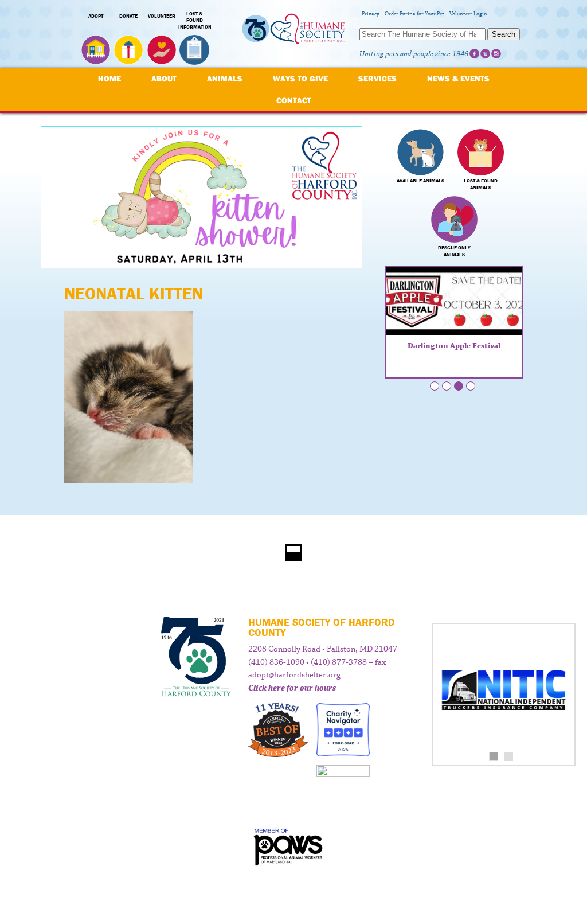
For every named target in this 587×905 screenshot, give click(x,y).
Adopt (95, 16)
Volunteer (161, 16)
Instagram (496, 53)
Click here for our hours (292, 688)
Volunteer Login (468, 14)
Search (503, 34)
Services (377, 78)
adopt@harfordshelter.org (294, 675)
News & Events (458, 78)
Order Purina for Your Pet (414, 14)
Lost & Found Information (195, 20)
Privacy (370, 14)
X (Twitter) (485, 53)
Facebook (474, 53)
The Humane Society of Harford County (293, 34)
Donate (128, 16)
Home (109, 78)
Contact (293, 100)
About (164, 78)
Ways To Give (300, 78)
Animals (224, 78)
